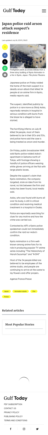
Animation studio (21, 291)
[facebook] (5, 55)
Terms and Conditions (15, 420)
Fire (34, 291)
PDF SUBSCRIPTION (13, 404)
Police (6, 296)
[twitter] (5, 62)
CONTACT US (10, 408)
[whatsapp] (5, 68)
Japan (6, 291)
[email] (5, 74)
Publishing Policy (13, 416)
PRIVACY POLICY (11, 412)
